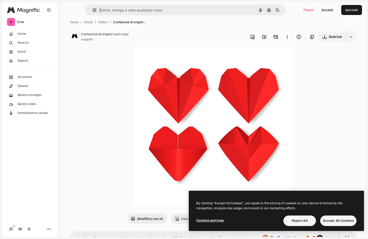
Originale (166, 56)
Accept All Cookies (338, 220)
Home (74, 22)
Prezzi (308, 10)
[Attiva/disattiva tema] (29, 229)
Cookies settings (210, 220)
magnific (87, 40)
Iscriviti (351, 10)
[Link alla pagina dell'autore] (74, 37)
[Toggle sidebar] (49, 10)
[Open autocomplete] (92, 10)
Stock (88, 22)
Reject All (300, 220)
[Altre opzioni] (287, 37)
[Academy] (20, 229)
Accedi (327, 10)
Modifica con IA (150, 218)
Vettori (103, 22)
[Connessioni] (11, 229)
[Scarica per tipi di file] (351, 37)
